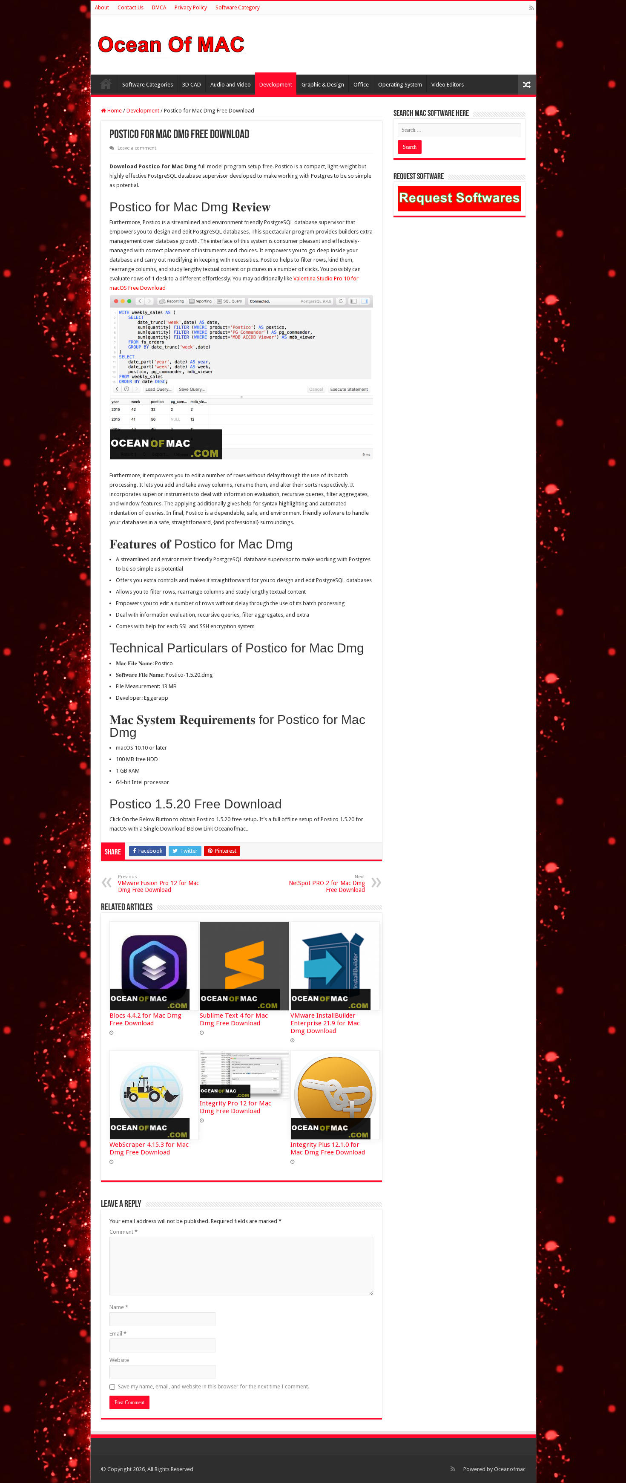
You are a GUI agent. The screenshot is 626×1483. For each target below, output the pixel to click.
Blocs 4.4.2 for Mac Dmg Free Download (145, 1019)
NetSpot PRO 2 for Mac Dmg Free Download (327, 883)
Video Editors (447, 84)
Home (106, 83)
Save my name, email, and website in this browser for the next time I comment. (213, 1386)
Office (361, 84)
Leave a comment (137, 148)
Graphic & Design (323, 84)
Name (118, 1307)
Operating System (400, 84)
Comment (123, 1232)
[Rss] (531, 8)
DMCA (159, 8)
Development (275, 84)
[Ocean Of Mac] (171, 43)
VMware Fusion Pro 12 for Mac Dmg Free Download (158, 883)
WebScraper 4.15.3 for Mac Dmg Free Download (149, 1148)
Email (117, 1333)
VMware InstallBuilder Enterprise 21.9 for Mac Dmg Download (325, 1023)
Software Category (237, 8)
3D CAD (191, 84)
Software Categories (147, 84)
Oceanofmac (509, 1469)
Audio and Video (230, 84)
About (102, 8)
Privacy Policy (191, 8)
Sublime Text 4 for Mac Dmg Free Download (234, 1019)
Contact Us (131, 8)
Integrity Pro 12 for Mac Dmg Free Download (235, 1107)
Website (119, 1360)
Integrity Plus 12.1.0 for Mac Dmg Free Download (327, 1148)
